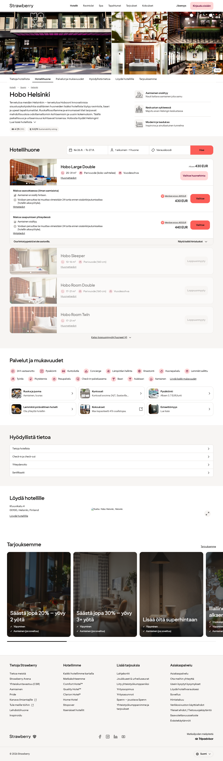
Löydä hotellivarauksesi (184, 689)
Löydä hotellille (125, 79)
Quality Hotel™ (72, 689)
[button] (33, 172)
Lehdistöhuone (19, 710)
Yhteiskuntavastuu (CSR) (25, 684)
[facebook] (100, 737)
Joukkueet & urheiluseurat (133, 679)
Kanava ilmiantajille (21, 700)
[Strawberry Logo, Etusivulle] (21, 6)
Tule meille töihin (20, 705)
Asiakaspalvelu (179, 673)
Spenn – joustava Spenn (131, 700)
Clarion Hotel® (72, 694)
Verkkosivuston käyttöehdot (187, 705)
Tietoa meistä (18, 673)
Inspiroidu (16, 715)
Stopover (68, 705)
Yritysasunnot (125, 694)
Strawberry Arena (20, 679)
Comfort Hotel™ (73, 684)
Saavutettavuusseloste (184, 715)
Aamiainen (16, 689)
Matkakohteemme (74, 679)
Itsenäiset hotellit (73, 710)
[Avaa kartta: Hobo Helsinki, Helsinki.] (207, 513)
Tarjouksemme (148, 79)
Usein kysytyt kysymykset (185, 684)
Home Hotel (70, 700)
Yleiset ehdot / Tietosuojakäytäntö (191, 710)
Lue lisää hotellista (21, 122)
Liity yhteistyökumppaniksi (133, 684)
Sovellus (175, 694)
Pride (13, 694)
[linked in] (116, 737)
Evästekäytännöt (180, 720)
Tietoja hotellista (20, 79)
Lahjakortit (123, 673)
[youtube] (123, 737)
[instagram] (108, 737)
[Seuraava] (52, 172)
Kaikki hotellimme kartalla (78, 673)
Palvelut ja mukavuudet (70, 79)
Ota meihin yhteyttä (182, 679)
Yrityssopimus (125, 689)
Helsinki (34, 87)
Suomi (23, 87)
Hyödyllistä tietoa (99, 79)
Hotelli (13, 87)
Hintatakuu (177, 700)
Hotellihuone (43, 79)
